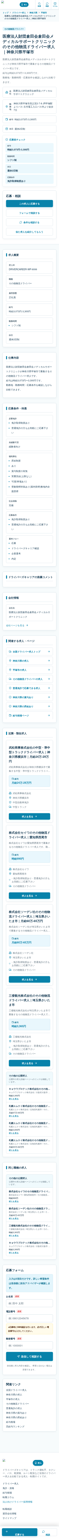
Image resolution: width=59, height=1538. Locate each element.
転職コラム (8, 1497)
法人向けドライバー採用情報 (17, 1501)
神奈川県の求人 (14, 1394)
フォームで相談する (29, 212)
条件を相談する (31, 222)
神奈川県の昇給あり (16, 1417)
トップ (6, 12)
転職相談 (7, 1508)
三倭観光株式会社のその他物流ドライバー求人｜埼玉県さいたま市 (29, 1000)
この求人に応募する (29, 203)
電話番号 (10, 1311)
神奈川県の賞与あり (16, 1412)
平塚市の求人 (13, 1399)
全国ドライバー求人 (16, 1390)
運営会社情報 (9, 1513)
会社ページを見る (15, 625)
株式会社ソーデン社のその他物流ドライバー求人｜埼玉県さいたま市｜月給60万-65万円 (29, 916)
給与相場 (10, 1421)
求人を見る (27, 816)
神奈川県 (33, 12)
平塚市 (44, 12)
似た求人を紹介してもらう (29, 231)
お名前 (9, 1296)
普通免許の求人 (14, 1408)
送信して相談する (31, 1356)
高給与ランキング (15, 1426)
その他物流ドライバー (17, 1403)
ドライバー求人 (19, 12)
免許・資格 (8, 1488)
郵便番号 (10, 1338)
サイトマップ (9, 1518)
